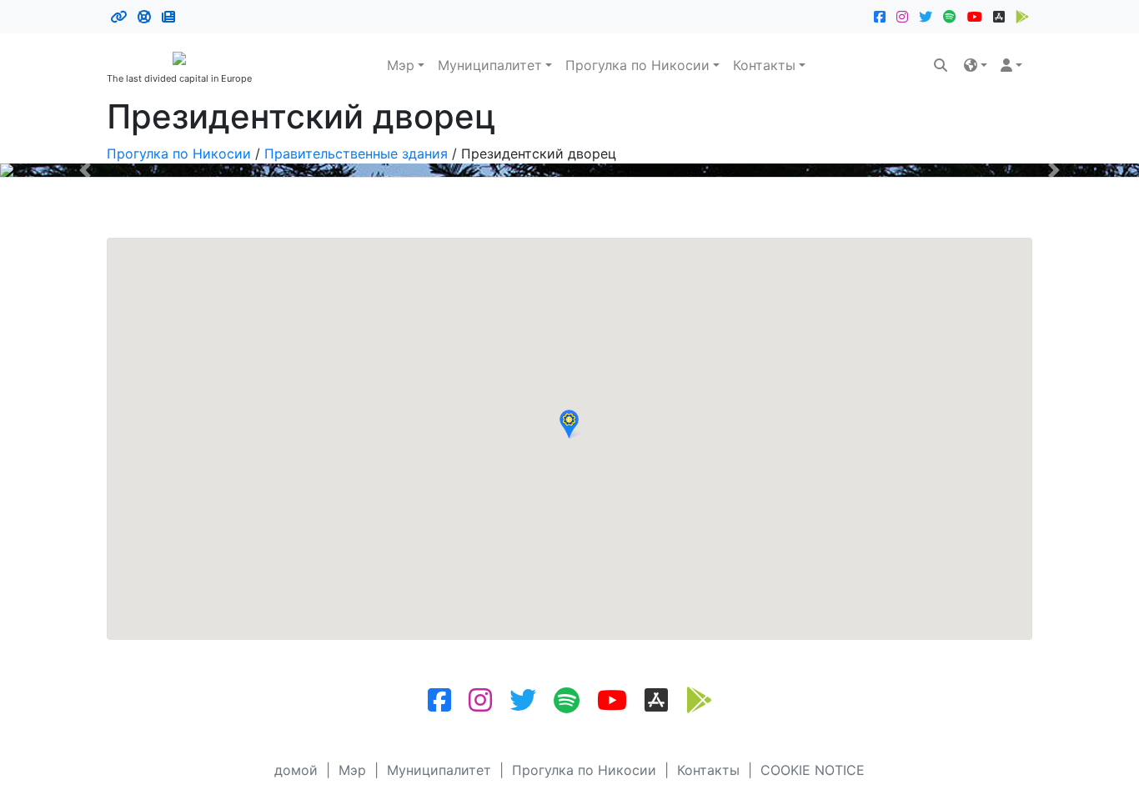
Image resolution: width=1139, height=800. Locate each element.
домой (296, 770)
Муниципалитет (490, 65)
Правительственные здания (356, 153)
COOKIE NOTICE (812, 770)
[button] (975, 65)
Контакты (764, 65)
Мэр (400, 65)
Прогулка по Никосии (637, 65)
